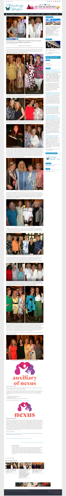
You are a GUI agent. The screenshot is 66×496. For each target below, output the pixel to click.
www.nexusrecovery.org (17, 429)
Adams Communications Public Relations (17, 433)
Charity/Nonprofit (11, 14)
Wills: (46, 52)
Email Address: (48, 63)
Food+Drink (37, 14)
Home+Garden (49, 14)
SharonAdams (14, 43)
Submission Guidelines (57, 492)
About (50, 492)
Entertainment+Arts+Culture (22, 14)
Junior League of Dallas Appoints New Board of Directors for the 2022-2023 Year (18, 438)
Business (43, 14)
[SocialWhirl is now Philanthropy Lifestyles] (14, 3)
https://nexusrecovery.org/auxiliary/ (23, 400)
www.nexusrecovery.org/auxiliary (11, 333)
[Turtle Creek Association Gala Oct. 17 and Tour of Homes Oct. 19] (11, 462)
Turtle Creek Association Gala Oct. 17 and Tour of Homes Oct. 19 (11, 470)
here (46, 104)
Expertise (47, 49)
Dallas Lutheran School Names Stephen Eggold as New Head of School (32, 442)
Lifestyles (31, 14)
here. (48, 36)
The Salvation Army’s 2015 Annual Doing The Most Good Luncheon (37, 470)
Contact (53, 492)
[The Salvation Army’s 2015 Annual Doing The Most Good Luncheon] (38, 462)
